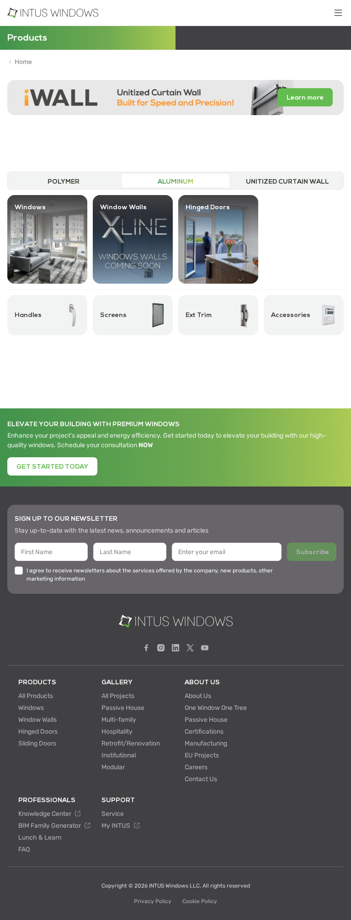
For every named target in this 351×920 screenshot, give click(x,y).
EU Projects (202, 755)
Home (23, 62)
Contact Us (201, 779)
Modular (113, 767)
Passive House (122, 708)
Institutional (118, 755)
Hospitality (117, 731)
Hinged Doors (38, 731)
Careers (196, 767)
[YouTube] (204, 647)
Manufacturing (206, 743)
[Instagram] (161, 647)
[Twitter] (190, 647)
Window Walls (37, 720)
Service (112, 814)
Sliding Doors (37, 743)
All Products (35, 696)
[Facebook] (146, 647)
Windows (31, 708)
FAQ (24, 849)
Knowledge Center (45, 814)
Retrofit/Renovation (130, 743)
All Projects (117, 696)
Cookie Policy (199, 901)
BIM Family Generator (50, 826)
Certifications (204, 731)
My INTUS (116, 826)
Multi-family (118, 720)
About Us (198, 696)
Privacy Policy (152, 901)
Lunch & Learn (39, 837)
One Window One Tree (216, 708)
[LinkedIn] (175, 647)
